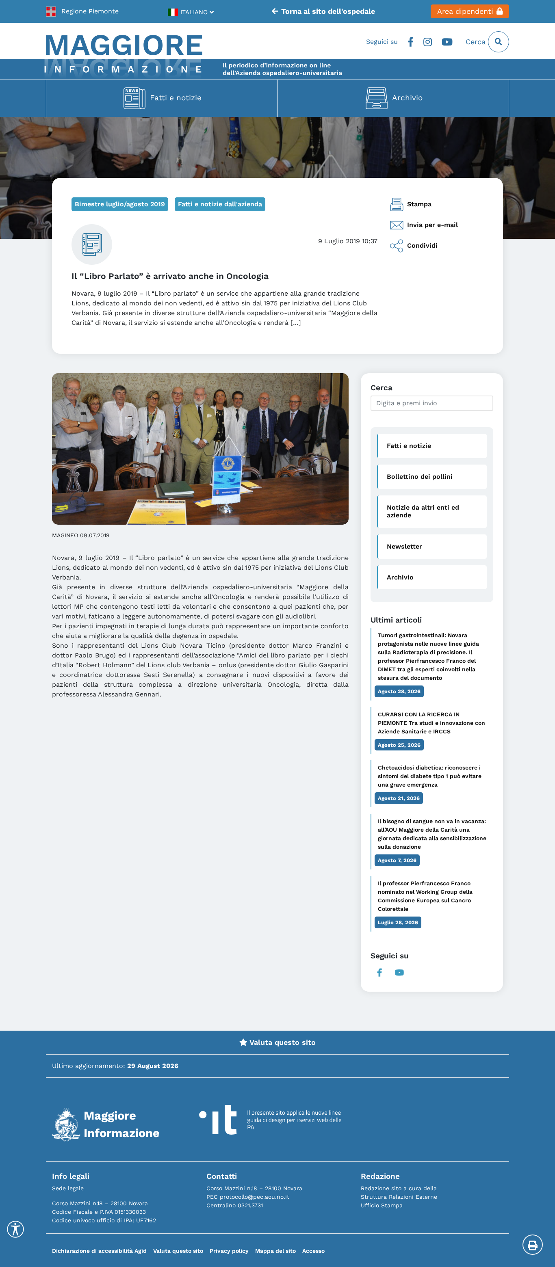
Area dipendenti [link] (465, 11)
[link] (82, 11)
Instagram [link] (427, 41)
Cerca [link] (477, 42)
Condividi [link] (422, 245)
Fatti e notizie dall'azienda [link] (220, 204)
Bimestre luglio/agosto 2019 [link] (120, 204)
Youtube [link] (447, 41)
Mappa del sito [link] (275, 1251)
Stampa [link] (419, 204)
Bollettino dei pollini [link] (420, 476)
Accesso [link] (313, 1251)
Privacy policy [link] (229, 1251)
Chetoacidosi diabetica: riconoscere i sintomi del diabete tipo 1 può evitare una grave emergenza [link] (429, 776)
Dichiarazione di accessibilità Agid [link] (99, 1251)
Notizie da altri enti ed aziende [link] (423, 511)
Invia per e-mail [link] (432, 225)
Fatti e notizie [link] (176, 97)
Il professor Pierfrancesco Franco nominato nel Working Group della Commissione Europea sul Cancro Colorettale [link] (425, 896)
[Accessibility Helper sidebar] (15, 1229)
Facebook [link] (410, 41)
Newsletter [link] (404, 546)
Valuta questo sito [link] (281, 1042)
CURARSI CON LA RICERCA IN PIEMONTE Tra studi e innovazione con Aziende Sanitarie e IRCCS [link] (431, 723)
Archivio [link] (407, 97)
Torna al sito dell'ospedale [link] (328, 11)
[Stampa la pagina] (532, 1245)
